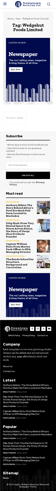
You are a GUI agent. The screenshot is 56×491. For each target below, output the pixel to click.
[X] (43, 329)
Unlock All (28, 175)
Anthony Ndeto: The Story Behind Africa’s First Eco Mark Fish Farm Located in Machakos (19, 210)
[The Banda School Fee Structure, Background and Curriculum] (43, 261)
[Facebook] (32, 329)
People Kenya (12, 241)
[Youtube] (49, 329)
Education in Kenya (15, 256)
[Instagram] (38, 329)
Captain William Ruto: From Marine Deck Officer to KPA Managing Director (18, 248)
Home (10, 18)
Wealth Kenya (12, 202)
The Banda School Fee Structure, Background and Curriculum (20, 263)
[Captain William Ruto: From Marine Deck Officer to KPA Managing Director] (43, 246)
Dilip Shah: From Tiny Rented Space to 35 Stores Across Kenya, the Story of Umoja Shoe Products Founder (20, 230)
